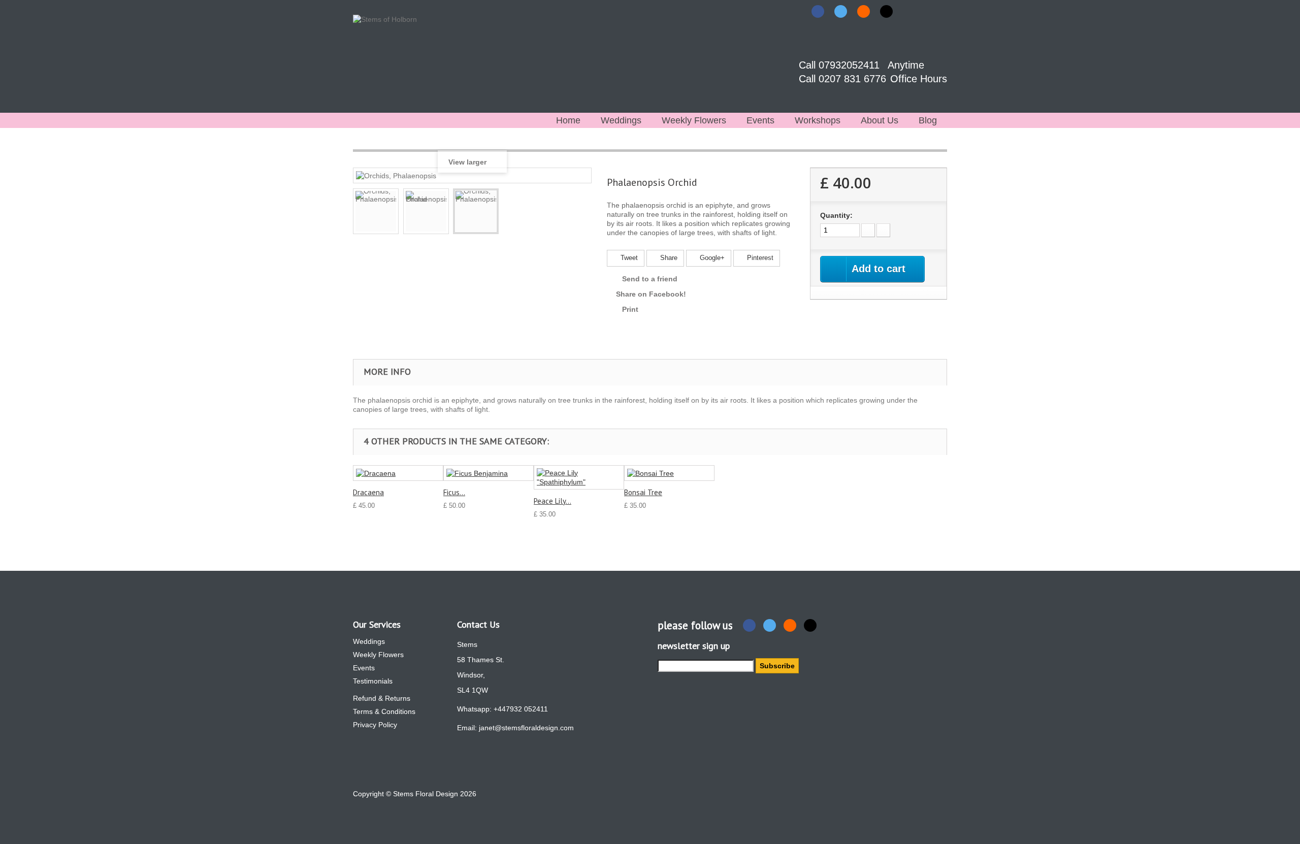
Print (630, 309)
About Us (879, 120)
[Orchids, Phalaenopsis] (375, 211)
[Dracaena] (398, 473)
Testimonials (373, 681)
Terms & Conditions (384, 711)
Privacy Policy (375, 725)
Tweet (628, 258)
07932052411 (851, 65)
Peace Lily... (552, 501)
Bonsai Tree (643, 492)
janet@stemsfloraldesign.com (526, 728)
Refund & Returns (381, 698)
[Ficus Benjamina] (488, 473)
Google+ (711, 258)
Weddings (621, 120)
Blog (928, 120)
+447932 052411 (521, 709)
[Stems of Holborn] (400, 59)
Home (568, 120)
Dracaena (368, 492)
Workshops (817, 120)
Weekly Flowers (694, 120)
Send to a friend (649, 279)
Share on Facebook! (651, 294)
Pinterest (759, 258)
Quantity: (836, 215)
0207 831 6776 (854, 78)
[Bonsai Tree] (669, 473)
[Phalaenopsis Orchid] (426, 211)
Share (667, 258)
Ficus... (454, 492)
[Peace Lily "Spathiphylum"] (579, 477)
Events (760, 120)
